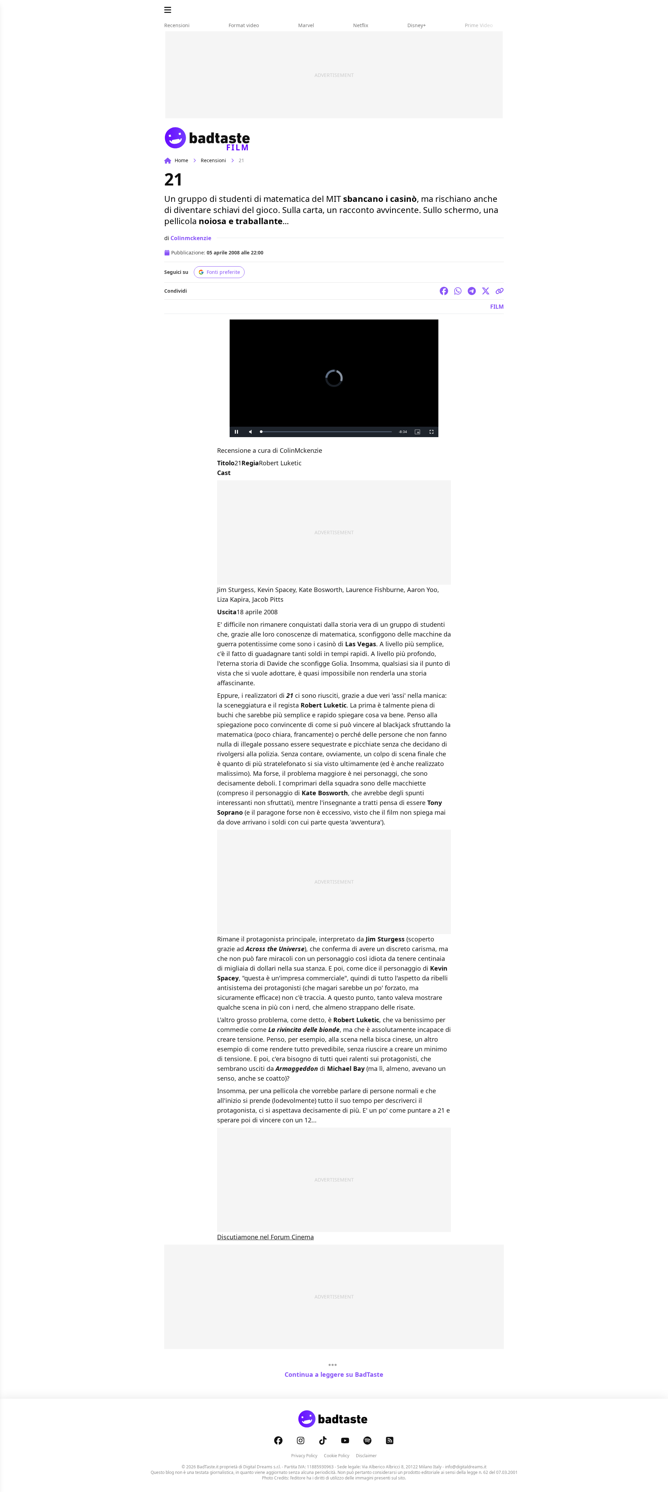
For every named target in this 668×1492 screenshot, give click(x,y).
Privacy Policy (304, 1456)
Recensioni (213, 160)
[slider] (326, 431)
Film (497, 306)
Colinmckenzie (190, 238)
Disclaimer (366, 1456)
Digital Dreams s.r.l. (262, 1467)
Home (181, 160)
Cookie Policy (336, 1456)
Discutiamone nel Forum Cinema (265, 1237)
